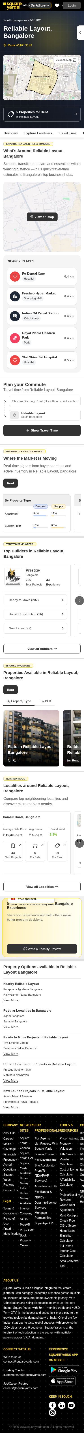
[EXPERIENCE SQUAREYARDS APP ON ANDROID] (64, 1373)
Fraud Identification (11, 1231)
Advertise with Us (46, 1186)
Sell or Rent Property (35, 5)
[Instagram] (52, 1412)
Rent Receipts (69, 1215)
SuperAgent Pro (45, 1223)
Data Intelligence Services (45, 1205)
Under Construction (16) (26, 614)
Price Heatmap (69, 1138)
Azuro (24, 1219)
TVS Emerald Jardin (15, 1042)
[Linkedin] (61, 1405)
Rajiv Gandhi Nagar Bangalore (22, 994)
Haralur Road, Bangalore (21, 817)
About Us (9, 1133)
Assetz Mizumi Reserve (17, 1096)
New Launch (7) (20, 628)
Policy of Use (9, 1221)
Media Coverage (9, 1146)
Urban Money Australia (25, 1198)
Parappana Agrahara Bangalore (22, 989)
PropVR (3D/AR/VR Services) (42, 1175)
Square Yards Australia (25, 1168)
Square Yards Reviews (8, 1179)
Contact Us (10, 1190)
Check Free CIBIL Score (68, 1223)
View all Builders (40, 649)
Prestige (33, 570)
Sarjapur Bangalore (15, 1021)
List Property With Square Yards (46, 1146)
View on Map (44, 217)
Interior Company (26, 1211)
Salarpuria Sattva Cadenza (19, 1048)
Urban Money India (24, 1183)
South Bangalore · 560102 (22, 20)
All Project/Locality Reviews (70, 1194)
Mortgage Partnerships (43, 1215)
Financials (10, 1154)
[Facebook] (52, 1405)
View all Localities (40, 886)
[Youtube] (71, 1405)
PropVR (25, 1224)
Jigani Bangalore (13, 1016)
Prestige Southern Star (17, 1069)
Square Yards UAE (27, 1155)
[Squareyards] (12, 6)
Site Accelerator (45, 1165)
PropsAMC (27, 1230)
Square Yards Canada (25, 1143)
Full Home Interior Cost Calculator (68, 1250)
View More (10, 1000)
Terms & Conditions (10, 1211)
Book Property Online (25, 1240)
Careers (8, 1138)
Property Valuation (66, 1146)
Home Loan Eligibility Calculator (67, 1235)
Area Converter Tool (69, 1263)
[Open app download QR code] (80, 32)
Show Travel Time (44, 430)
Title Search (67, 1154)
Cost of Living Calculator (69, 1172)
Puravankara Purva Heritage (20, 1101)
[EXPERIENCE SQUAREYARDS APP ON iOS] (62, 1384)
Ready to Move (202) (24, 600)
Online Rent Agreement (67, 1207)
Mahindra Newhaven (16, 1075)
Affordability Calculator (67, 1182)
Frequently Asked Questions (10, 1164)
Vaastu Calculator (66, 1162)
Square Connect (45, 1154)
